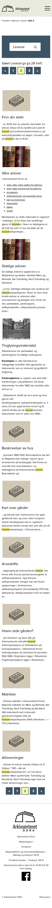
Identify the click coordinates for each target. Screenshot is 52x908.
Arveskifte (10, 563)
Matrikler (9, 694)
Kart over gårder (15, 507)
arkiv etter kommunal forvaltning (24, 188)
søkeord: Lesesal (19, 20)
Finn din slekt (12, 117)
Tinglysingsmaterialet (19, 345)
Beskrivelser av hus (17, 448)
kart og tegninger (16, 199)
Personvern (45, 897)
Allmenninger (13, 757)
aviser (10, 211)
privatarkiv (12, 192)
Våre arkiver (11, 173)
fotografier (12, 203)
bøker (10, 207)
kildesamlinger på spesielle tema (24, 196)
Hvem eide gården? (17, 630)
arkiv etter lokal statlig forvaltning (24, 185)
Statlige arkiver (14, 266)
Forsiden (6, 20)
